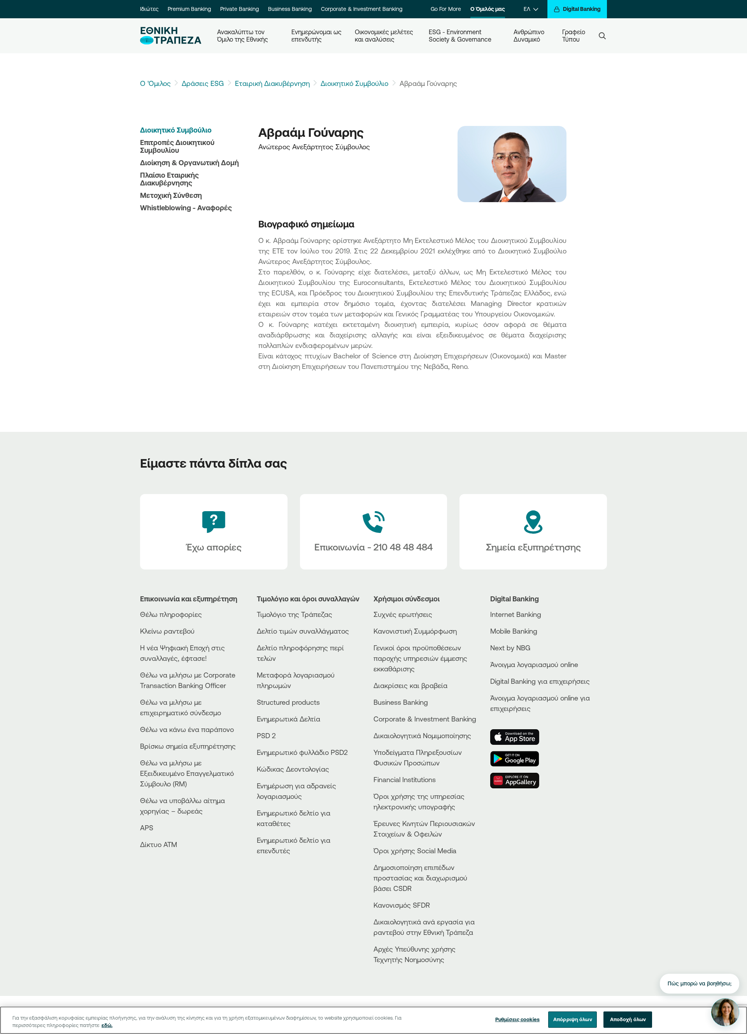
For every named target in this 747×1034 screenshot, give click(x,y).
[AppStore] (519, 737)
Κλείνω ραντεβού (167, 631)
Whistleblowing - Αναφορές (186, 207)
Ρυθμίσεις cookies (517, 1019)
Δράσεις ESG (203, 83)
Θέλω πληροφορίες (171, 614)
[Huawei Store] (519, 780)
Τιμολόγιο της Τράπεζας (294, 614)
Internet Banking (515, 614)
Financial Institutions (405, 779)
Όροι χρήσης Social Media (415, 850)
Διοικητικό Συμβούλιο (354, 83)
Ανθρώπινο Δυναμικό (530, 35)
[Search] (602, 35)
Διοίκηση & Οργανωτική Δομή (189, 162)
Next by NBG (510, 647)
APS (146, 827)
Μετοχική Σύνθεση (171, 195)
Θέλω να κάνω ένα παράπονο (187, 729)
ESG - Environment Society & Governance (460, 35)
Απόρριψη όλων (572, 1019)
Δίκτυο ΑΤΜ (158, 844)
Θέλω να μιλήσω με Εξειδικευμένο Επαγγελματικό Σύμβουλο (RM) (187, 773)
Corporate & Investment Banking (361, 9)
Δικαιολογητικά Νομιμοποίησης (422, 735)
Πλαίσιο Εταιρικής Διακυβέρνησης (169, 179)
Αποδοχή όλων (628, 1019)
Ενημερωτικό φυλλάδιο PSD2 (302, 752)
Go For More (446, 9)
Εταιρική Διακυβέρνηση (272, 83)
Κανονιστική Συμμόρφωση (415, 631)
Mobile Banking (513, 631)
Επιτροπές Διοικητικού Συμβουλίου (177, 146)
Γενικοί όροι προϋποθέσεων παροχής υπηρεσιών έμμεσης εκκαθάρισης (420, 658)
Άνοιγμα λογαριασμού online (534, 664)
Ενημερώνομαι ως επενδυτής (316, 35)
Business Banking (290, 9)
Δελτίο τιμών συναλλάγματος (303, 631)
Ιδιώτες (149, 9)
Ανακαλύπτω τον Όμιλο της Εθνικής (242, 35)
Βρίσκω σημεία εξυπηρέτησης (188, 746)
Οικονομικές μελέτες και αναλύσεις (385, 35)
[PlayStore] (519, 759)
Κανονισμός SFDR (402, 905)
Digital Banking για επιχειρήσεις (540, 681)
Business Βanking (401, 702)
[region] (373, 1020)
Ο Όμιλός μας (487, 9)
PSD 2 (266, 735)
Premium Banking (189, 9)
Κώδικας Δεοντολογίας (293, 769)
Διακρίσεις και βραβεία (410, 685)
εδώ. (107, 1025)
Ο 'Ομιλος (155, 83)
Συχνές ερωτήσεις (403, 614)
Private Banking (239, 9)
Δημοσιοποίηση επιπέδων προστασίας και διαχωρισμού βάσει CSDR (420, 877)
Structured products (288, 702)
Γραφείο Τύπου (574, 35)
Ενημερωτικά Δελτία (288, 719)
